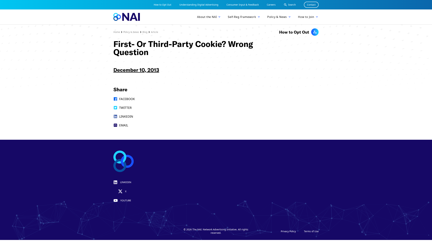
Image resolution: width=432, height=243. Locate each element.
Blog (144, 32)
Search (292, 4)
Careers (271, 4)
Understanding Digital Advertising (198, 4)
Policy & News (131, 32)
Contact (311, 4)
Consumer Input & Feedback (242, 4)
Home (116, 32)
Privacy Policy (288, 231)
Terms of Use (311, 231)
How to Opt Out (162, 4)
